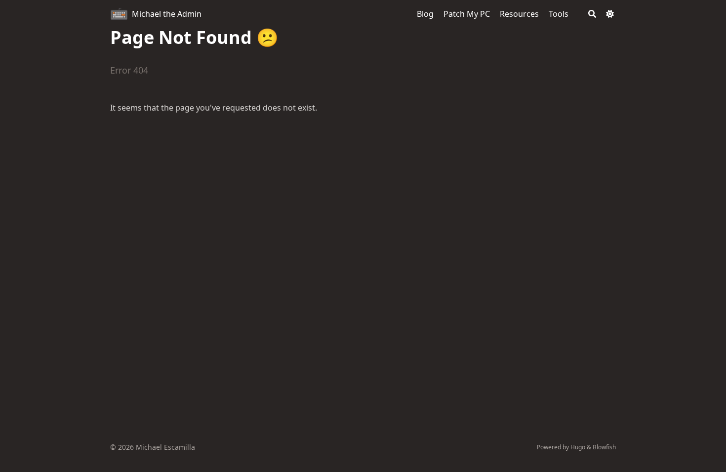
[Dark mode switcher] (610, 14)
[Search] (592, 14)
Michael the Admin (167, 13)
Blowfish (604, 447)
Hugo (577, 447)
